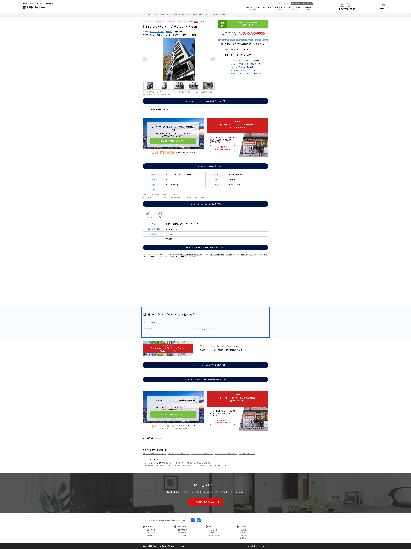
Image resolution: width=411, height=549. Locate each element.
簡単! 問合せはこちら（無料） (173, 141)
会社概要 (243, 530)
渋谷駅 (242, 67)
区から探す (267, 7)
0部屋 (196, 21)
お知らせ (211, 526)
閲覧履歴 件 (296, 3)
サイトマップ (264, 546)
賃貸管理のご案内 (276, 3)
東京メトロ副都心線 (238, 74)
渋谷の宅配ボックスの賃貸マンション (179, 454)
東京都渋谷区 (155, 34)
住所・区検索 (151, 533)
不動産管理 (181, 526)
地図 (174, 34)
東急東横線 (235, 70)
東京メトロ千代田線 (238, 64)
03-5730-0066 (347, 9)
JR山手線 (234, 67)
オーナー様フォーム (184, 535)
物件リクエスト (295, 7)
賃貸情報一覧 (213, 533)
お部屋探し (150, 526)
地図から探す (280, 7)
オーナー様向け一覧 (215, 535)
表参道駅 (169, 31)
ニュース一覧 (213, 530)
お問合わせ (383, 8)
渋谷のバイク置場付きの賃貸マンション (154, 454)
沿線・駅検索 (151, 530)
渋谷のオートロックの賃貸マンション (226, 454)
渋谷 (162, 34)
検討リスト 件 (307, 3)
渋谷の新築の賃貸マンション (247, 454)
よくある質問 (182, 533)
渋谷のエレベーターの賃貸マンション (202, 454)
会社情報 (286, 3)
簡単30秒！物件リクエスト (205, 502)
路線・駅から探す (252, 7)
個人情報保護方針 (253, 546)
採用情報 (243, 538)
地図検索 (149, 535)
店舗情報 (308, 7)
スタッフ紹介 (244, 535)
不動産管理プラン (183, 530)
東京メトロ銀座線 (157, 31)
